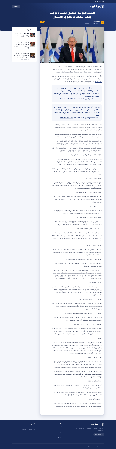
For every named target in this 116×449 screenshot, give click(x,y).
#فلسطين (96, 91)
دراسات (59, 440)
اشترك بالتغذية (98, 434)
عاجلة (60, 435)
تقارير (60, 427)
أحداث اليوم (32, 427)
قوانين (59, 437)
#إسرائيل (61, 88)
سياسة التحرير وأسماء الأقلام (28, 429)
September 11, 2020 (66, 99)
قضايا (60, 432)
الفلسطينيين (98, 81)
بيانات (60, 429)
